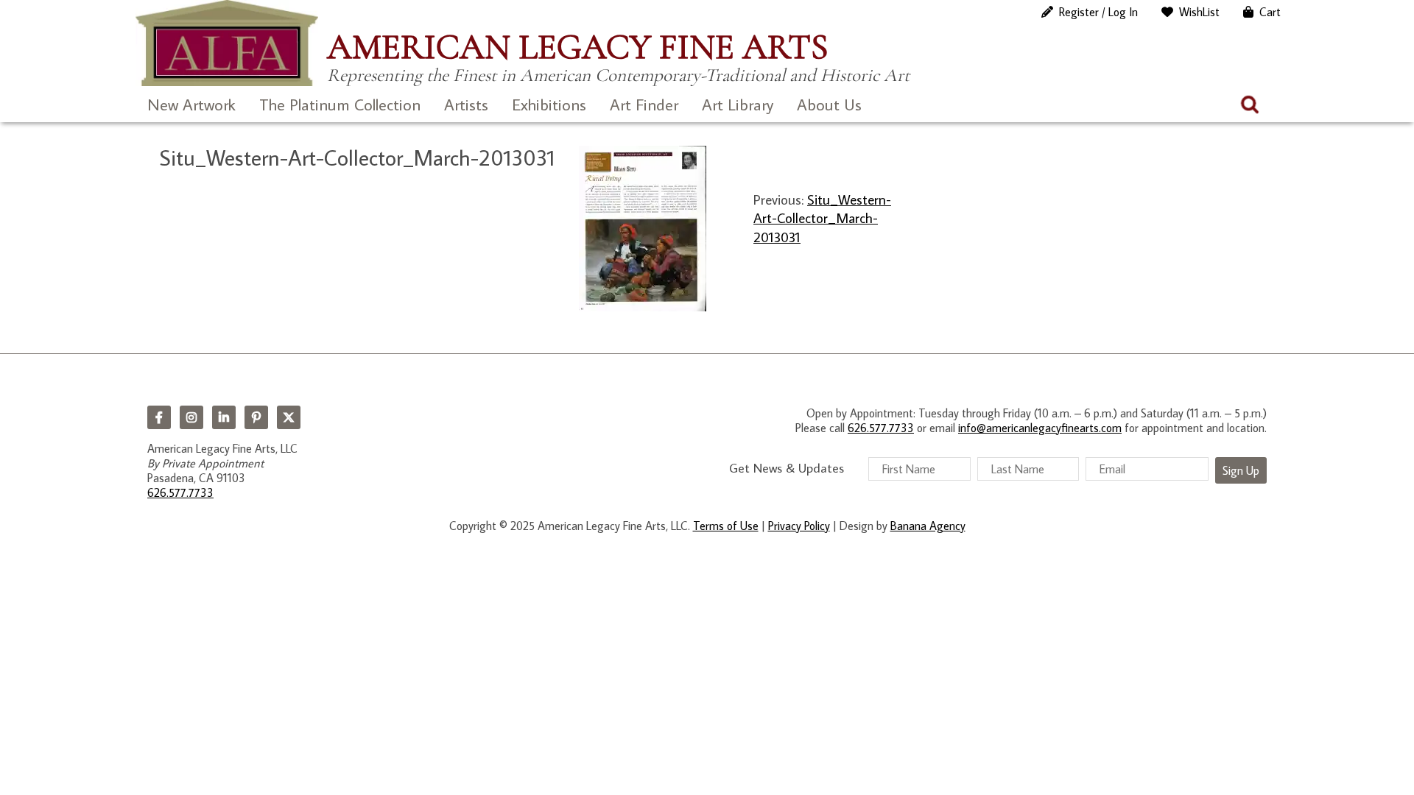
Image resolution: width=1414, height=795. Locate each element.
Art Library (737, 104)
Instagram (191, 417)
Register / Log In (1098, 12)
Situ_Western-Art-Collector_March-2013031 (822, 218)
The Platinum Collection (340, 104)
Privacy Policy (799, 525)
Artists (466, 104)
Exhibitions (549, 104)
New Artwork (191, 104)
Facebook (159, 417)
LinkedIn (224, 417)
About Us (829, 104)
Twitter (288, 417)
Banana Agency (927, 525)
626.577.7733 (180, 492)
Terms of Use (726, 525)
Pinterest (256, 417)
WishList (1199, 12)
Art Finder (644, 104)
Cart (1270, 12)
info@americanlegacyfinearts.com (1040, 427)
